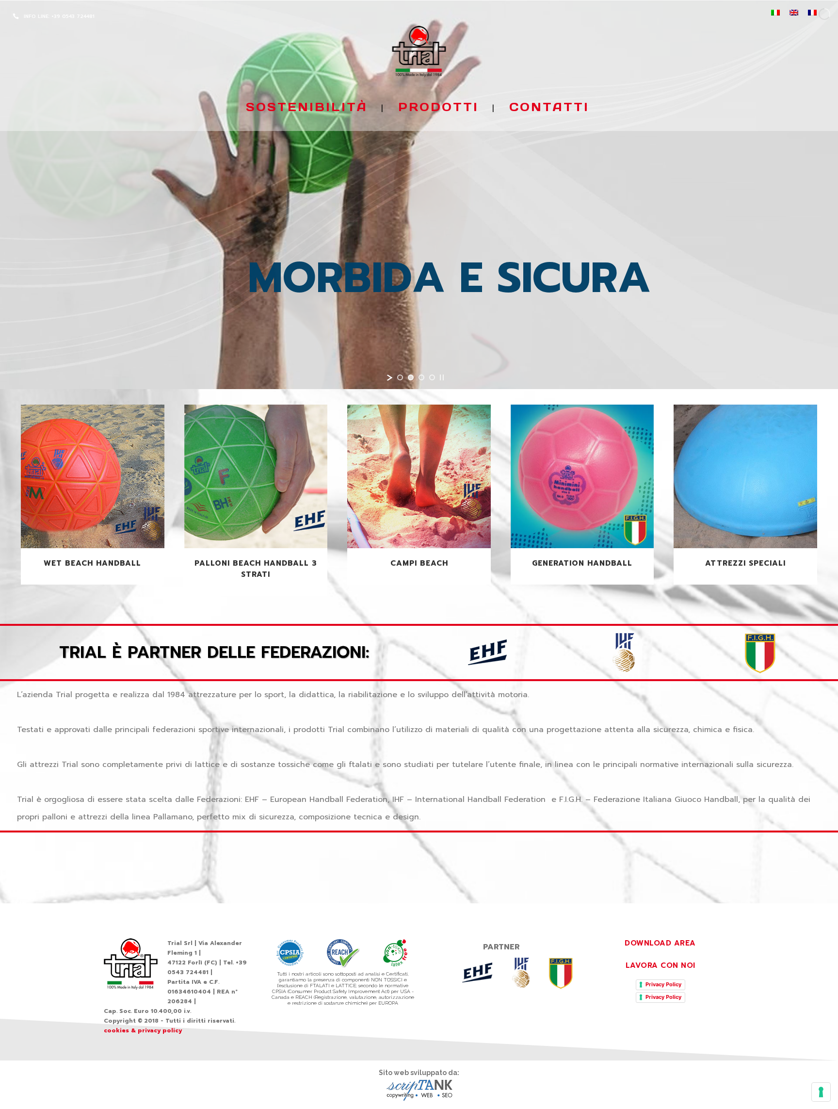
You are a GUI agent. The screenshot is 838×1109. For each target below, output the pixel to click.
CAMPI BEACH (419, 563)
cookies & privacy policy (143, 1030)
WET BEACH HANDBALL (92, 563)
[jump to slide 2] (411, 377)
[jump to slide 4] (432, 377)
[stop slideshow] (442, 377)
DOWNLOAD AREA (660, 943)
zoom (71, 475)
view (115, 475)
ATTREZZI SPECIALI (745, 563)
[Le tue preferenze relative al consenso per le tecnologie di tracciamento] (821, 1092)
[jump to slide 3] (421, 377)
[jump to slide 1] (400, 377)
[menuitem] (775, 12)
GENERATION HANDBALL (582, 563)
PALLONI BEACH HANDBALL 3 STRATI (255, 569)
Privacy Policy (663, 984)
